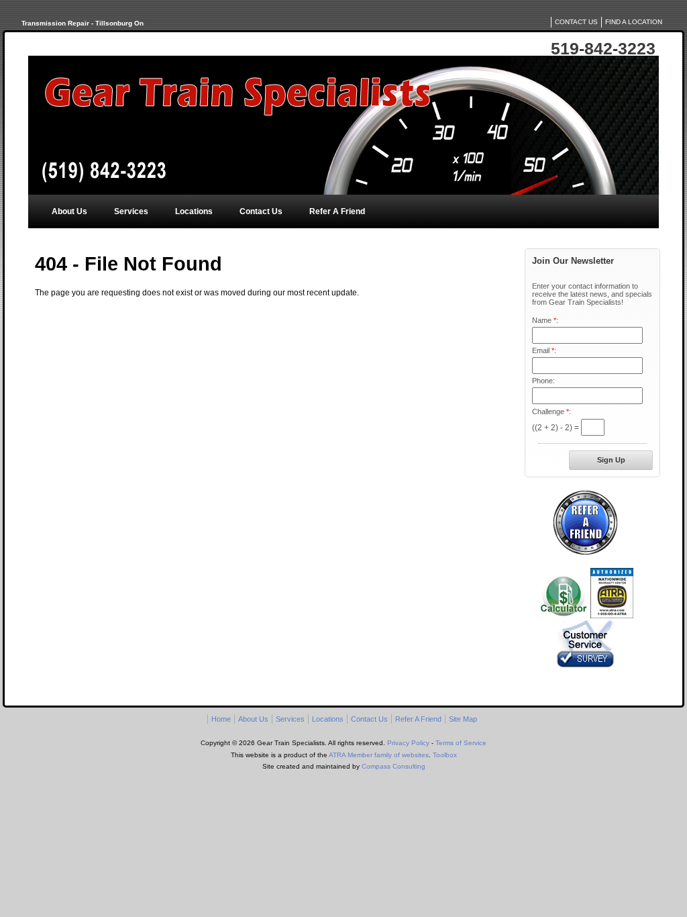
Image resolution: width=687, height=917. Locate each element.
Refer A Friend (337, 211)
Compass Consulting (393, 766)
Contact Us (261, 211)
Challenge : (551, 411)
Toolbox (445, 755)
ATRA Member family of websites (379, 755)
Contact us (576, 22)
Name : (545, 320)
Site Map (463, 719)
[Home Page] (343, 125)
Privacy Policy (408, 742)
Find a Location (633, 22)
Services (131, 211)
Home (221, 719)
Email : (544, 350)
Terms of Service (460, 742)
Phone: (543, 381)
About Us (69, 211)
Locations (194, 211)
